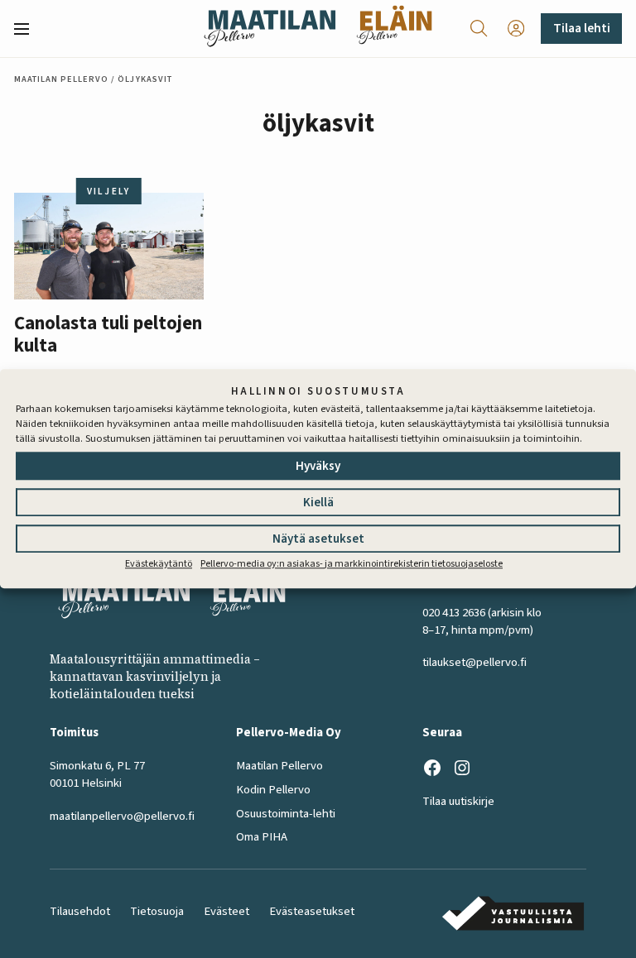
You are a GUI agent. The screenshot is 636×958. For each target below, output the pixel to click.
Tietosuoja (157, 911)
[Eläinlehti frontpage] (394, 28)
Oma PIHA (261, 836)
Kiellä (318, 502)
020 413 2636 (453, 612)
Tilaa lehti (581, 28)
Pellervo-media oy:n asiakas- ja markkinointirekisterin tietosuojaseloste (351, 564)
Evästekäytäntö (158, 564)
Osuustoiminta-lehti (285, 813)
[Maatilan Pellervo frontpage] (269, 28)
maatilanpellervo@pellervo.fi (122, 816)
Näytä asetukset (318, 539)
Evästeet (226, 911)
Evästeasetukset (311, 911)
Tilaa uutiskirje (458, 801)
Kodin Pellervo (273, 789)
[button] (28, 29)
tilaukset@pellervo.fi (474, 662)
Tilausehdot (80, 911)
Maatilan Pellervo (61, 79)
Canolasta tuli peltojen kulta (108, 335)
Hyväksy (318, 466)
